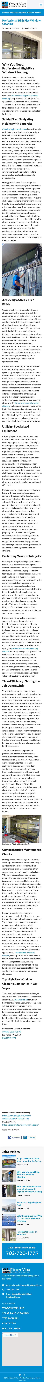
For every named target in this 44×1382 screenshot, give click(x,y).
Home (4, 12)
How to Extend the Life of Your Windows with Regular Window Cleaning (29, 1189)
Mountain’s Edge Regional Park (29, 1203)
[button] (41, 4)
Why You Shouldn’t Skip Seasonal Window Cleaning (28, 1174)
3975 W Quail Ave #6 (11, 1031)
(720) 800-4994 (9, 1038)
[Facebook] (20, 1375)
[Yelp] (24, 1375)
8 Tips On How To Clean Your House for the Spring (29, 1159)
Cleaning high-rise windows (14, 129)
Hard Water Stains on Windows (27, 1233)
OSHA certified (21, 999)
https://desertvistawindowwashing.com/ (20, 1125)
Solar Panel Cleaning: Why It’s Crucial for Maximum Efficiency (29, 1218)
